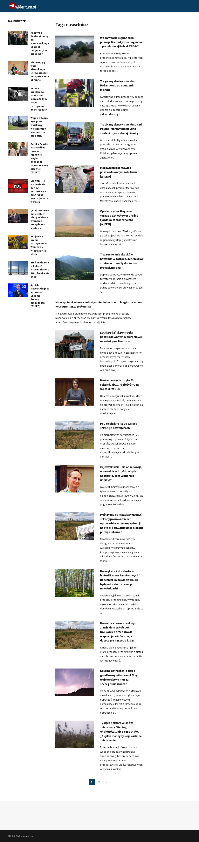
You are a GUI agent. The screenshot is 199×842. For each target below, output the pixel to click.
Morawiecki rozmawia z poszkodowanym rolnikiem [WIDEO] (118, 172)
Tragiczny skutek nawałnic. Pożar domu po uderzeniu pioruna (118, 85)
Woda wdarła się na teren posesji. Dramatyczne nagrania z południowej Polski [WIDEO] (121, 42)
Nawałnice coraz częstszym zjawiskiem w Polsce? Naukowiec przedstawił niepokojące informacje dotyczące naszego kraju (118, 631)
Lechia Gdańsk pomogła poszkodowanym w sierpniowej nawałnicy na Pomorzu (121, 336)
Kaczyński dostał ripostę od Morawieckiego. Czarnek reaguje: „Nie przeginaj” (40, 43)
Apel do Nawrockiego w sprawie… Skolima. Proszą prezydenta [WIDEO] (40, 295)
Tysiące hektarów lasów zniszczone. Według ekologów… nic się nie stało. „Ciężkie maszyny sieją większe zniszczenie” (121, 731)
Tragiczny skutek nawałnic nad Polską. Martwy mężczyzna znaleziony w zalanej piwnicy (121, 128)
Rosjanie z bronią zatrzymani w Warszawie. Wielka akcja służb (39, 245)
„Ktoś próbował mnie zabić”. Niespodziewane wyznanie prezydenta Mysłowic (41, 219)
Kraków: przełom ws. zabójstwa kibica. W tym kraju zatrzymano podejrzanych (39, 99)
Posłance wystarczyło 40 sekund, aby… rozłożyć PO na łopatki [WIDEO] (119, 384)
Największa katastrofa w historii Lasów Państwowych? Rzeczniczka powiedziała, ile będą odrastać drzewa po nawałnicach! (120, 579)
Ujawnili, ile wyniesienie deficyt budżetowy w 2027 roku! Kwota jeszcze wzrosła (39, 191)
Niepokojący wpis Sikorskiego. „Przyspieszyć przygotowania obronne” (40, 71)
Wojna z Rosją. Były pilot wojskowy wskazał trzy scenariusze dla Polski (39, 126)
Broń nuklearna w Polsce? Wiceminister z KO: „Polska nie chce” (40, 269)
